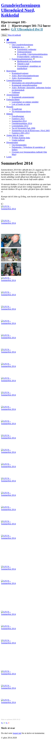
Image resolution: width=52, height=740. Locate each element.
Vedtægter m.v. (20, 47)
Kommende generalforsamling (24, 85)
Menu (4, 35)
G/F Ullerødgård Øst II (27, 29)
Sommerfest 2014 (19, 121)
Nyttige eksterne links (21, 138)
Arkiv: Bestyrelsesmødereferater (25, 76)
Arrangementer (12, 95)
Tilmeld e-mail (23, 64)
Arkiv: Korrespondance (22, 78)
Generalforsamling (14, 80)
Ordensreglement (24, 52)
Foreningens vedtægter (26, 49)
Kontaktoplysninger (20, 73)
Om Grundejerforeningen (22, 44)
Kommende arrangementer (23, 97)
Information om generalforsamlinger (27, 83)
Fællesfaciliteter (13, 99)
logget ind (17, 733)
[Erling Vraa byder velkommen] (11, 409)
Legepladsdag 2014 (20, 126)
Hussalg (9, 107)
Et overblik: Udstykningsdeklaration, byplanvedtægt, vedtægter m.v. (32, 55)
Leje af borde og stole (21, 104)
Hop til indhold (14, 35)
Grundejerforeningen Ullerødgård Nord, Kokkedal (20, 10)
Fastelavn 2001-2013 (20, 133)
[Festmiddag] (11, 261)
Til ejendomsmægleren (21, 111)
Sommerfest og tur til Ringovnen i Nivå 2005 (31, 130)
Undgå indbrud (18, 140)
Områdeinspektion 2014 (22, 123)
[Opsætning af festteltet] (11, 438)
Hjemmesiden (12, 142)
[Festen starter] (11, 209)
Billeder (9, 114)
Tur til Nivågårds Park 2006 (23, 128)
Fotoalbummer (18, 116)
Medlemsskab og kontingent (29, 61)
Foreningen (11, 42)
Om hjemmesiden (19, 145)
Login (8, 157)
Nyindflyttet (17, 109)
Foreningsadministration (22, 59)
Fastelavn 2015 (18, 118)
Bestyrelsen (11, 71)
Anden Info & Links (15, 135)
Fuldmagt (16, 92)
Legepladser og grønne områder (25, 102)
